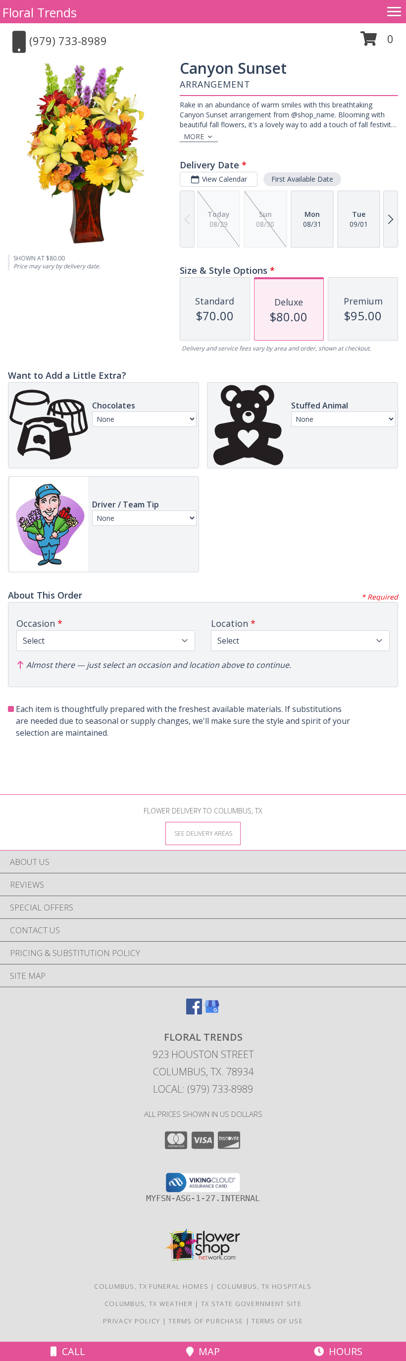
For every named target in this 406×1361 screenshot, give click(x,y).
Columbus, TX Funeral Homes (151, 1286)
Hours (343, 1351)
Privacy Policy (131, 1320)
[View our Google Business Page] (212, 1011)
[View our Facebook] (194, 1011)
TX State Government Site (251, 1303)
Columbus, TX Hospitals (264, 1286)
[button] (377, 42)
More (194, 136)
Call (71, 1351)
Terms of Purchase (205, 1320)
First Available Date (302, 179)
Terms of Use (277, 1320)
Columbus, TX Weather (148, 1303)
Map (207, 1351)
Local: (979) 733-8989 (203, 1089)
